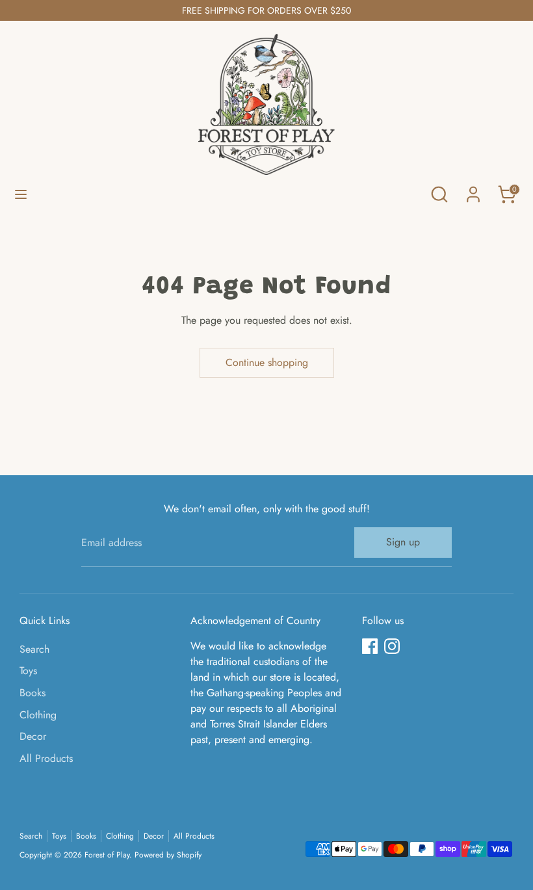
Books (33, 692)
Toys (28, 670)
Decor (33, 736)
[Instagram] (392, 646)
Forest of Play (106, 855)
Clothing (38, 714)
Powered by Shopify (168, 855)
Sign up (403, 541)
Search (34, 649)
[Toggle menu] (21, 194)
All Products (46, 758)
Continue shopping (267, 362)
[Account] (473, 188)
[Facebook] (370, 646)
